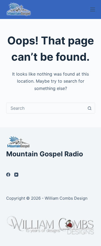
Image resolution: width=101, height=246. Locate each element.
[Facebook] (8, 175)
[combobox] (45, 108)
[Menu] (92, 9)
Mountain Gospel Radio (44, 154)
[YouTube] (16, 175)
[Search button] (90, 108)
